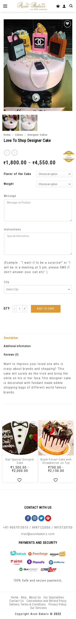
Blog (24, 597)
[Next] (66, 65)
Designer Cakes (38, 134)
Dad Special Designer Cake (20, 461)
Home (7, 134)
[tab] (38, 338)
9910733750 (63, 527)
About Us (35, 597)
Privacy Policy (58, 604)
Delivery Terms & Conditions (27, 604)
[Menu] (5, 6)
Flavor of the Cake (17, 174)
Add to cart (45, 308)
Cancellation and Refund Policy (47, 601)
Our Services (38, 608)
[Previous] (9, 65)
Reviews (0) (11, 354)
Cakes (19, 134)
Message (10, 195)
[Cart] (58, 6)
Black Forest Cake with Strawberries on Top (56, 461)
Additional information (17, 346)
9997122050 (41, 527)
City (6, 282)
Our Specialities (54, 597)
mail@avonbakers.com (38, 534)
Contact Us (16, 601)
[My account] (64, 6)
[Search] (71, 6)
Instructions (12, 229)
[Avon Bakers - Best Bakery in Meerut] (32, 6)
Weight (9, 184)
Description (11, 338)
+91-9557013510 (15, 527)
